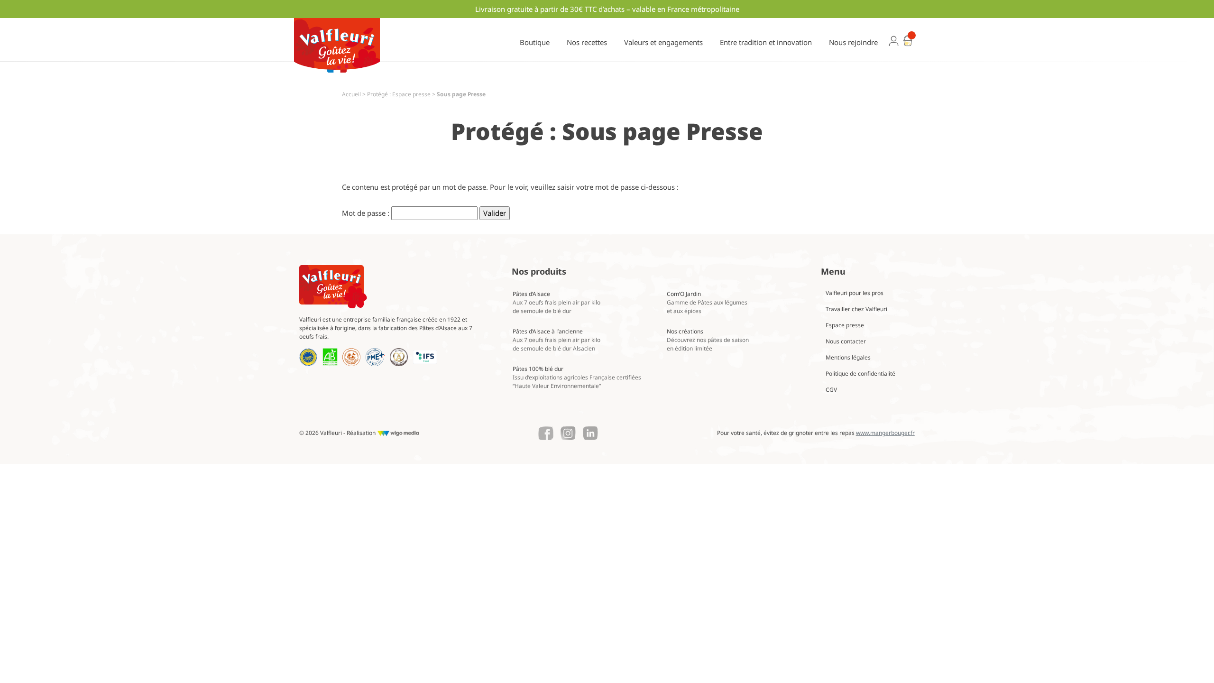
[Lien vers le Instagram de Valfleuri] (568, 433)
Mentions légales (848, 357)
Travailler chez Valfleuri (856, 309)
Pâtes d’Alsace (556, 302)
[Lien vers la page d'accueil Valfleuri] (333, 286)
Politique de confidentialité (860, 373)
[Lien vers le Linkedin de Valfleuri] (590, 433)
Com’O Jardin (707, 302)
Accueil (351, 94)
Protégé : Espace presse (399, 94)
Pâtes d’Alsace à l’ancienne (556, 339)
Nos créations (708, 339)
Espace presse (845, 325)
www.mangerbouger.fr (885, 433)
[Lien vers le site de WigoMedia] (398, 433)
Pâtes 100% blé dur (577, 377)
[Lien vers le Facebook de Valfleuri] (545, 433)
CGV (831, 390)
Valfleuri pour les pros (854, 293)
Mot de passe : (366, 213)
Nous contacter (846, 341)
